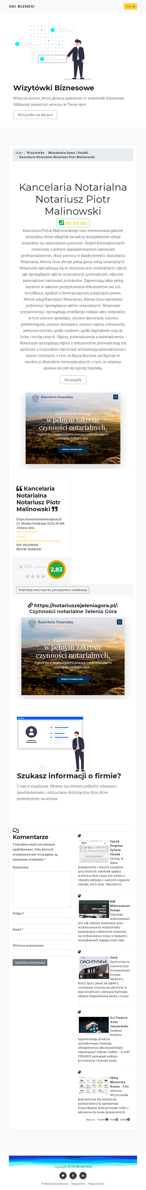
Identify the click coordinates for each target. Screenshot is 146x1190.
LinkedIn (123, 1119)
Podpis (18, 913)
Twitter (113, 1119)
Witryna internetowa (28, 945)
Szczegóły (73, 379)
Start (19, 152)
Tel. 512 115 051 (26, 532)
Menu (129, 6)
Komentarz (20, 867)
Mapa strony (96, 1183)
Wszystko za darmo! (35, 114)
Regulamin (78, 1183)
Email (18, 929)
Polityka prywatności (54, 1183)
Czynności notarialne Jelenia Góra (73, 611)
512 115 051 (76, 223)
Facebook (102, 1119)
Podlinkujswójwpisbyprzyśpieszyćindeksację (53, 590)
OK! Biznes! (22, 6)
